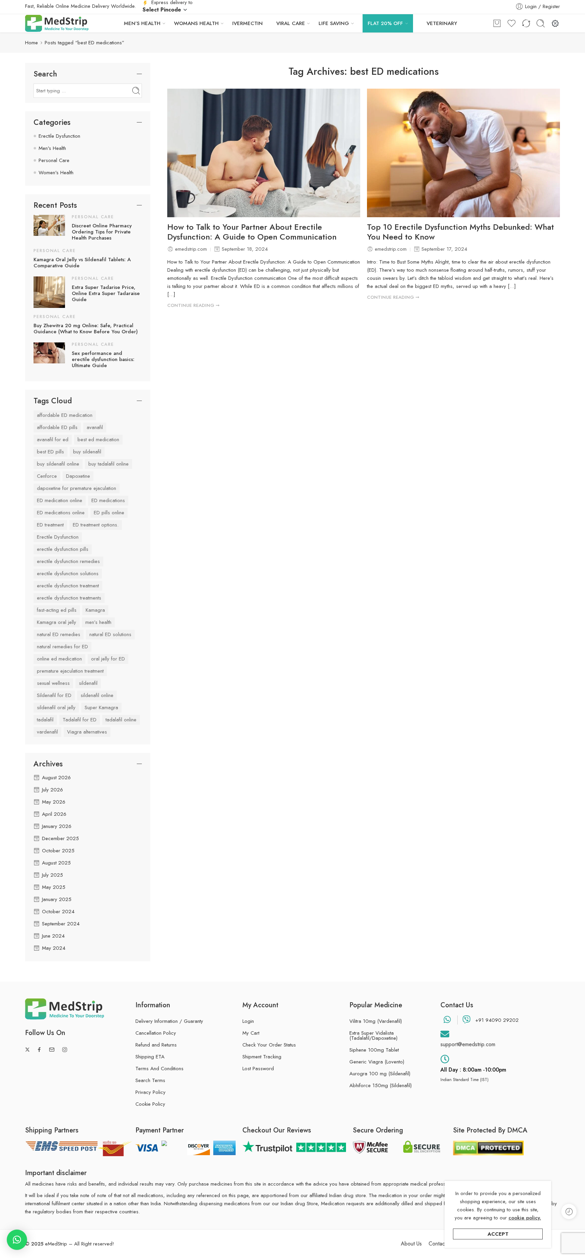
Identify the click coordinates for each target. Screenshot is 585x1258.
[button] (17, 1240)
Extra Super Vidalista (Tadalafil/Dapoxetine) (373, 1036)
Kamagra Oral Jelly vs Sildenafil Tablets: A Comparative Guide (82, 262)
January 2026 (56, 826)
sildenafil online (97, 695)
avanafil (95, 427)
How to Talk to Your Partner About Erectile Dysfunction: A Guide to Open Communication (252, 232)
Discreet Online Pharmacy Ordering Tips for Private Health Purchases (102, 232)
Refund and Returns (156, 1045)
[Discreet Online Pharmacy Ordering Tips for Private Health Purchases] (49, 225)
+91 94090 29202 (497, 1020)
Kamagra (95, 610)
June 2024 (53, 936)
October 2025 (58, 850)
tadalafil (45, 719)
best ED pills (50, 451)
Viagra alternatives (87, 732)
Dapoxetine (78, 476)
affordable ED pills (57, 427)
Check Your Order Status (269, 1045)
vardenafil (47, 732)
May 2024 (53, 948)
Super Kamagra (101, 707)
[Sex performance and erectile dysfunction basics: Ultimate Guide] (49, 352)
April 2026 (54, 814)
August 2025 (56, 863)
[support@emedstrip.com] (444, 1034)
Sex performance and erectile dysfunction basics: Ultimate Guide (103, 359)
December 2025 (60, 838)
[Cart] (497, 23)
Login (248, 1021)
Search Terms (150, 1080)
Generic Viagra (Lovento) (376, 1061)
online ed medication (59, 658)
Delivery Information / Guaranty (169, 1021)
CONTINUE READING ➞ (193, 305)
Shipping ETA (150, 1056)
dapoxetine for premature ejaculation (76, 488)
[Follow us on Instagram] (65, 1050)
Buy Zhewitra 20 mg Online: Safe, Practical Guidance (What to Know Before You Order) (86, 328)
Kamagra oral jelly (56, 622)
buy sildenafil (87, 451)
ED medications (108, 500)
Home (31, 42)
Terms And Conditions (159, 1068)
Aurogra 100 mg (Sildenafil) (379, 1073)
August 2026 (56, 777)
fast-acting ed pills (57, 610)
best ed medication (98, 439)
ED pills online (109, 512)
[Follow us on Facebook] (39, 1049)
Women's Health (56, 172)
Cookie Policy (150, 1104)
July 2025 (52, 875)
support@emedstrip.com (467, 1044)
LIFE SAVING (334, 23)
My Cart (250, 1033)
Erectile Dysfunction (59, 136)
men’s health (98, 622)
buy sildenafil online (58, 464)
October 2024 (58, 911)
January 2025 (56, 899)
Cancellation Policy (155, 1033)
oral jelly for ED (108, 658)
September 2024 (61, 923)
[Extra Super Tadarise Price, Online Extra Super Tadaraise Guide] (49, 291)
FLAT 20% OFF (385, 23)
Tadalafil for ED (79, 719)
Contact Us (441, 1243)
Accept (498, 1234)
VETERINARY (442, 23)
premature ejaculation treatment (70, 671)
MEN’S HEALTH (142, 23)
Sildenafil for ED (54, 695)
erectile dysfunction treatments (69, 598)
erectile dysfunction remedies (68, 561)
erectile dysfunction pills (62, 549)
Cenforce (47, 476)
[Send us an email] (52, 1050)
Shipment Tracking (261, 1056)
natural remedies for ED (62, 646)
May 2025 (53, 887)
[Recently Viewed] (569, 1211)
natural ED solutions (110, 634)
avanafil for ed (52, 439)
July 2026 (52, 789)
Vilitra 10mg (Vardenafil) (375, 1021)
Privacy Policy (150, 1092)
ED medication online (59, 500)
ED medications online (61, 512)
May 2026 (53, 802)
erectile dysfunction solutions (68, 573)
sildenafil (88, 683)
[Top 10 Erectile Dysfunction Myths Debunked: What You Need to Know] (463, 153)
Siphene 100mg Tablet (374, 1050)
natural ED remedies (58, 634)
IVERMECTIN (247, 23)
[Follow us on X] (27, 1049)
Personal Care (54, 160)
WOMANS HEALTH (196, 23)
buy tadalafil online (108, 464)
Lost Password (258, 1068)
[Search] (540, 23)
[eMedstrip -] (57, 23)
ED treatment (50, 525)
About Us (411, 1243)
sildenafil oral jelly (56, 707)
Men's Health (52, 148)
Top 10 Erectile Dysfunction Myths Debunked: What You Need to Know (460, 232)
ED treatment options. (95, 525)
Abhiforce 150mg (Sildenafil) (380, 1085)
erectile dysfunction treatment (68, 585)
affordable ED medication (64, 415)
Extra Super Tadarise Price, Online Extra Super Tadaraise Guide (106, 293)
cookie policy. (524, 1217)
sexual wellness (53, 683)
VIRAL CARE (290, 23)
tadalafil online (121, 719)
